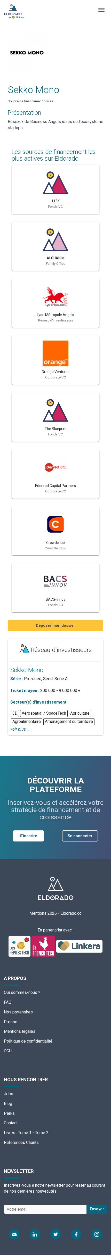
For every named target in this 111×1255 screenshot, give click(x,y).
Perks (9, 1113)
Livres (9, 1132)
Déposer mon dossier (55, 625)
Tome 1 (24, 1132)
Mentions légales (19, 1031)
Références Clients (21, 1142)
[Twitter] (55, 1234)
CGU (8, 1050)
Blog (8, 1103)
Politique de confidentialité (28, 1041)
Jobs (8, 1093)
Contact (11, 1122)
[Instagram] (97, 1234)
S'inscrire (28, 835)
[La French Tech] (43, 946)
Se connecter (80, 835)
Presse (10, 1021)
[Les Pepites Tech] (20, 946)
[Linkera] (79, 946)
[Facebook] (76, 1234)
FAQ (7, 1002)
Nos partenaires (18, 1012)
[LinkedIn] (35, 1234)
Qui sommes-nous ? (22, 992)
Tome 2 (42, 1132)
